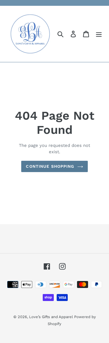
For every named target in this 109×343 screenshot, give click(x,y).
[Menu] (98, 34)
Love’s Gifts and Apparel (51, 317)
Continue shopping (50, 166)
